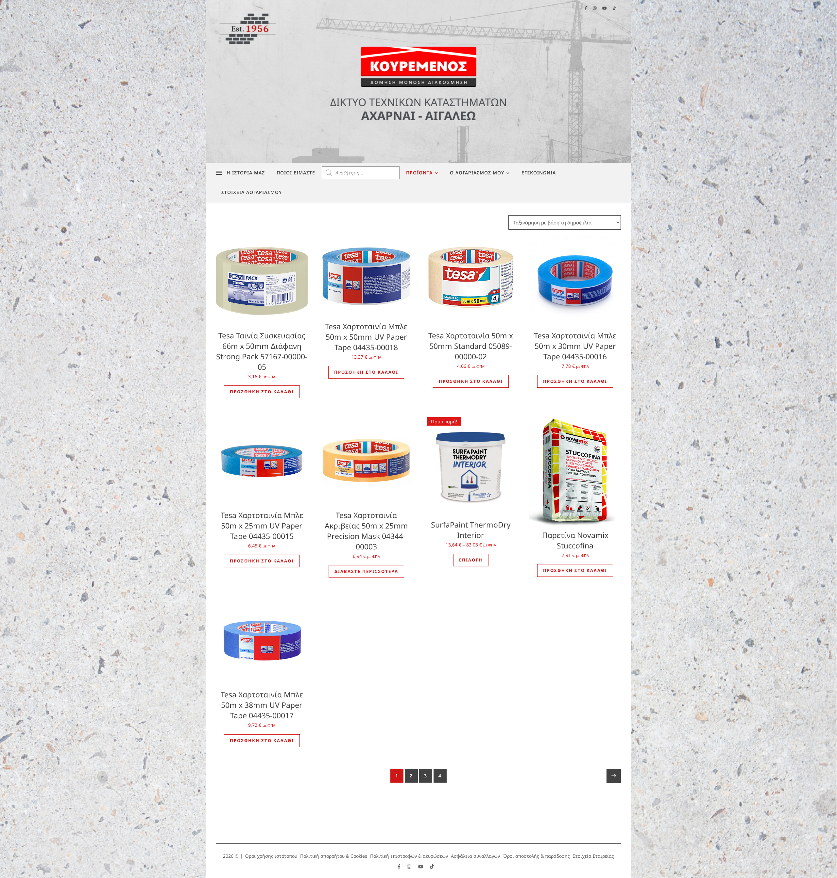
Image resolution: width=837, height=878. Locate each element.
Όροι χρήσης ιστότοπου (271, 856)
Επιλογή (471, 560)
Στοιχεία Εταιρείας (593, 856)
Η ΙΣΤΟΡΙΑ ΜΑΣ (246, 173)
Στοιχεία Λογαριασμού (251, 192)
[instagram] (409, 866)
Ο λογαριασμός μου (477, 173)
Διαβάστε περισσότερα (366, 571)
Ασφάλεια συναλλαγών (475, 856)
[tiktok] (432, 866)
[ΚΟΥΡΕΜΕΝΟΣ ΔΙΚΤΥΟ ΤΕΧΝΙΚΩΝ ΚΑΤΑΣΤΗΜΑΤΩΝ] (418, 81)
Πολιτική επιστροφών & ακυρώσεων (409, 856)
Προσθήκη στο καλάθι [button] (262, 392)
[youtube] (421, 866)
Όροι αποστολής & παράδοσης (536, 856)
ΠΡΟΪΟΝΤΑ (419, 173)
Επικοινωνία (538, 173)
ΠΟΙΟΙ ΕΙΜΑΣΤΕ (296, 173)
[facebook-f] (400, 866)
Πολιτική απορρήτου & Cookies (333, 856)
